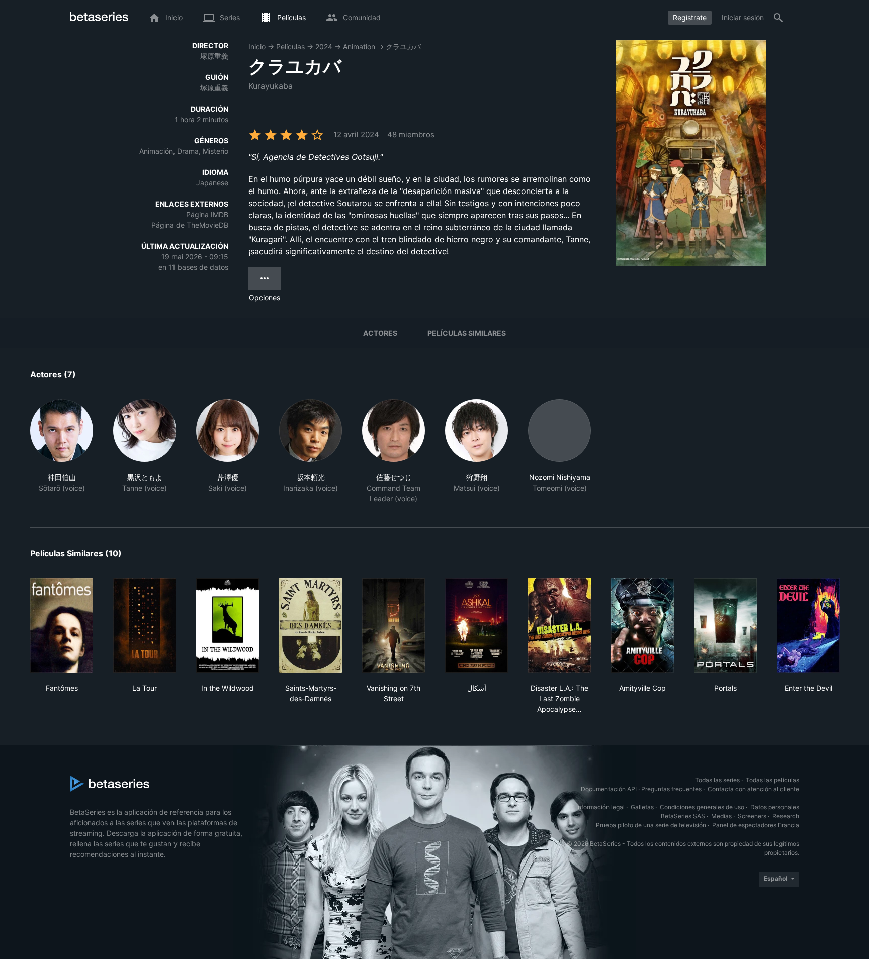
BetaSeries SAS (683, 816)
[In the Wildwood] (227, 625)
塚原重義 (214, 56)
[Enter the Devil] (808, 625)
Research (785, 816)
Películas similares (466, 333)
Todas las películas (772, 780)
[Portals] (725, 625)
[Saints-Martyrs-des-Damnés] (310, 625)
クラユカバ (403, 46)
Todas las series (717, 780)
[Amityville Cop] (642, 625)
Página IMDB (207, 214)
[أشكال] (476, 625)
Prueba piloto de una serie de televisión (651, 825)
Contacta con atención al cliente (753, 789)
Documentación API (609, 789)
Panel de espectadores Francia (755, 825)
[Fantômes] (61, 625)
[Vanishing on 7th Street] (393, 625)
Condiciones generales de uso (702, 807)
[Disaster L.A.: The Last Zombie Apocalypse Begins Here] (559, 625)
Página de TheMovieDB (189, 225)
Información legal (600, 807)
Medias (721, 816)
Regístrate (690, 17)
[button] (61, 451)
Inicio (257, 46)
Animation (359, 46)
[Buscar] (778, 17)
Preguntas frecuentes (671, 789)
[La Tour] (144, 625)
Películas (290, 46)
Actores (380, 333)
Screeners (752, 816)
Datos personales (774, 807)
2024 (323, 46)
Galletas (642, 807)
